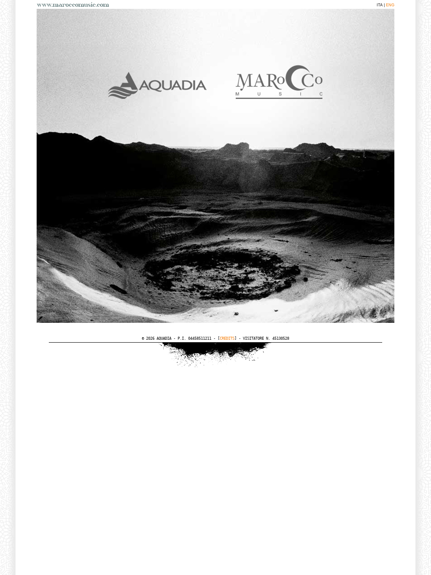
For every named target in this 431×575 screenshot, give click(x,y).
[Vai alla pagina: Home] (74, 4)
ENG (390, 5)
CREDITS (227, 338)
